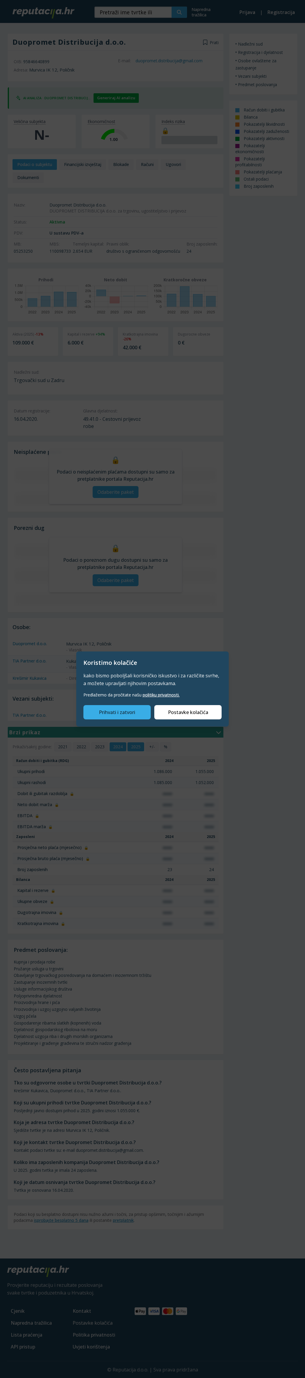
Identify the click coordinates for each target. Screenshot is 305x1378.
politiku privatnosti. (161, 695)
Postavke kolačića (188, 712)
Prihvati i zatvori (117, 712)
